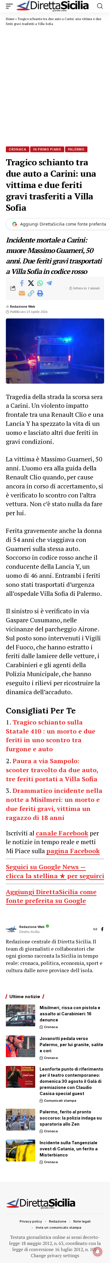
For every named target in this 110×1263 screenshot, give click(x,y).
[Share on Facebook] (22, 283)
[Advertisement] (55, 86)
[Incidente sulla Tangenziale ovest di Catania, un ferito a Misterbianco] (20, 1150)
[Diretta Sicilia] (53, 6)
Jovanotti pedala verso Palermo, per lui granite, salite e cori (71, 1044)
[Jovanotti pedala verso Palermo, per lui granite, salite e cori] (20, 1046)
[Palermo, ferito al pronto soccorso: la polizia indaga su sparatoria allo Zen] (20, 1120)
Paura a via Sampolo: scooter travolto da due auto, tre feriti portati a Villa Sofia (52, 770)
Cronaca (17, 149)
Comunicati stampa (60, 1101)
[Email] (22, 293)
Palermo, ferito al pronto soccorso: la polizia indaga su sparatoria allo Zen (71, 1117)
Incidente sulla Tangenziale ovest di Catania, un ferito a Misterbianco (69, 1148)
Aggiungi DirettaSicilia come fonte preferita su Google (51, 896)
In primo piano (47, 149)
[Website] (95, 930)
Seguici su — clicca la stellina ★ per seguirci (55, 871)
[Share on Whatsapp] (40, 283)
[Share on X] (31, 283)
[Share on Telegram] (49, 283)
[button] (11, 6)
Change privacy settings (55, 1255)
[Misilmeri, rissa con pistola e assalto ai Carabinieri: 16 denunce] (20, 1015)
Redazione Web (22, 306)
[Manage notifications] (97, 1251)
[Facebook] (102, 930)
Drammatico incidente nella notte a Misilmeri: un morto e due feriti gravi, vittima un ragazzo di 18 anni (54, 803)
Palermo (76, 149)
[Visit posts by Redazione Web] (11, 929)
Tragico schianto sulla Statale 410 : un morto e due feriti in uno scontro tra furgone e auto (50, 735)
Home (10, 19)
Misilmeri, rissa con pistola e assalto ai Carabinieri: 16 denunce (70, 1013)
